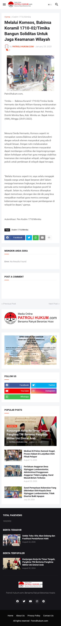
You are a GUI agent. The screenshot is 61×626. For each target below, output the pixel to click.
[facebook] (17, 601)
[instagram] (37, 601)
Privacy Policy (34, 615)
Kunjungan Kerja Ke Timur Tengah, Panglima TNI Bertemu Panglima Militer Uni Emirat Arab (38, 562)
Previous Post (9, 304)
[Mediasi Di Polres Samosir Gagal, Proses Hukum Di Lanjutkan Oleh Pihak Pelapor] (13, 455)
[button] (4, 4)
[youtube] (30, 601)
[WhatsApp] (36, 237)
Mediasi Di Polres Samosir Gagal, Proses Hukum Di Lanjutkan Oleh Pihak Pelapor (39, 454)
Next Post (53, 304)
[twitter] (24, 601)
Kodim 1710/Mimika (21, 17)
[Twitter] (29, 237)
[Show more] (49, 237)
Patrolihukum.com (39, 621)
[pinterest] (43, 601)
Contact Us (48, 615)
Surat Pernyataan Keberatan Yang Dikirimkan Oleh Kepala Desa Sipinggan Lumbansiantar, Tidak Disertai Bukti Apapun (40, 492)
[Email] (42, 237)
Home (7, 17)
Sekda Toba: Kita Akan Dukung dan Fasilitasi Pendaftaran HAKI (38, 537)
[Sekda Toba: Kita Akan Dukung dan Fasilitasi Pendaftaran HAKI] (11, 540)
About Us (20, 615)
